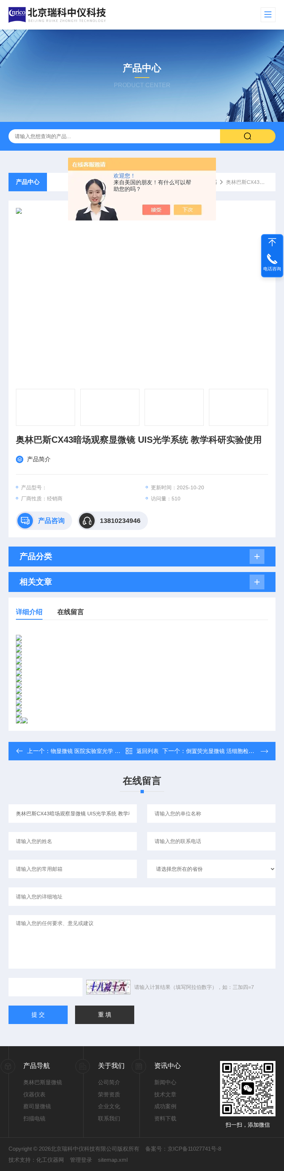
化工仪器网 (50, 1160)
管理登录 (81, 1160)
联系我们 (109, 1118)
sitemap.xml (113, 1160)
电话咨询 (272, 268)
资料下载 (165, 1118)
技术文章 (165, 1094)
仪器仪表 (34, 1094)
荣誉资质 (109, 1094)
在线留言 (70, 612)
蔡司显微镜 (37, 1106)
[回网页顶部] (272, 242)
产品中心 (28, 182)
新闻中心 (165, 1082)
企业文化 (109, 1106)
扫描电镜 (34, 1118)
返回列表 (147, 751)
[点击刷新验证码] (108, 987)
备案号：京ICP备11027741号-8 (183, 1149)
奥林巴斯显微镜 (42, 1082)
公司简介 (109, 1082)
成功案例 (165, 1106)
